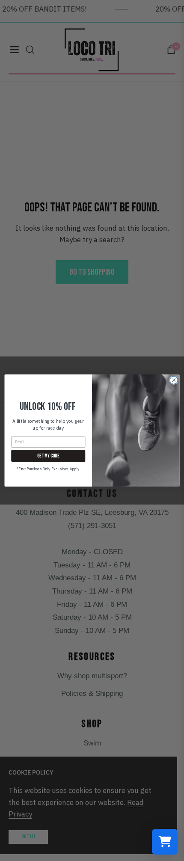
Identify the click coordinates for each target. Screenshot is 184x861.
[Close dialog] (174, 380)
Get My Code (48, 455)
